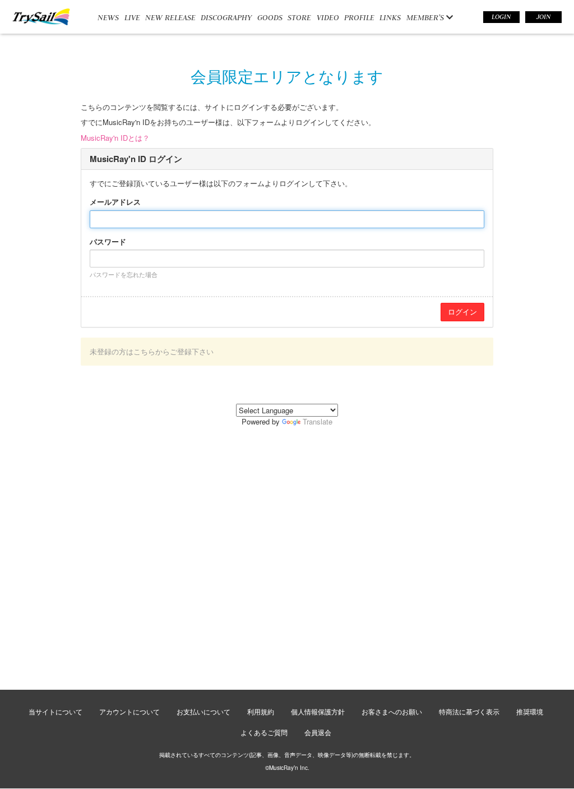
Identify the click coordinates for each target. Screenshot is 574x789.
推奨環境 (529, 711)
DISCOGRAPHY (226, 17)
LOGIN (501, 16)
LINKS (390, 17)
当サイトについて (55, 711)
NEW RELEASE (170, 17)
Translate (317, 421)
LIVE (132, 17)
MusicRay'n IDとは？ (115, 137)
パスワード (108, 242)
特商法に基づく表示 (469, 711)
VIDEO (328, 17)
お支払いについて (203, 711)
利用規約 (260, 711)
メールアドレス (115, 202)
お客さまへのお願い (392, 711)
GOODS (270, 17)
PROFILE (359, 17)
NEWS (108, 17)
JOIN (543, 16)
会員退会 (317, 732)
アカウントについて (129, 711)
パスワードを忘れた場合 (124, 274)
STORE (299, 17)
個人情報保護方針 (318, 711)
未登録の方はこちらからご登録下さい (152, 351)
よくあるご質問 (264, 732)
